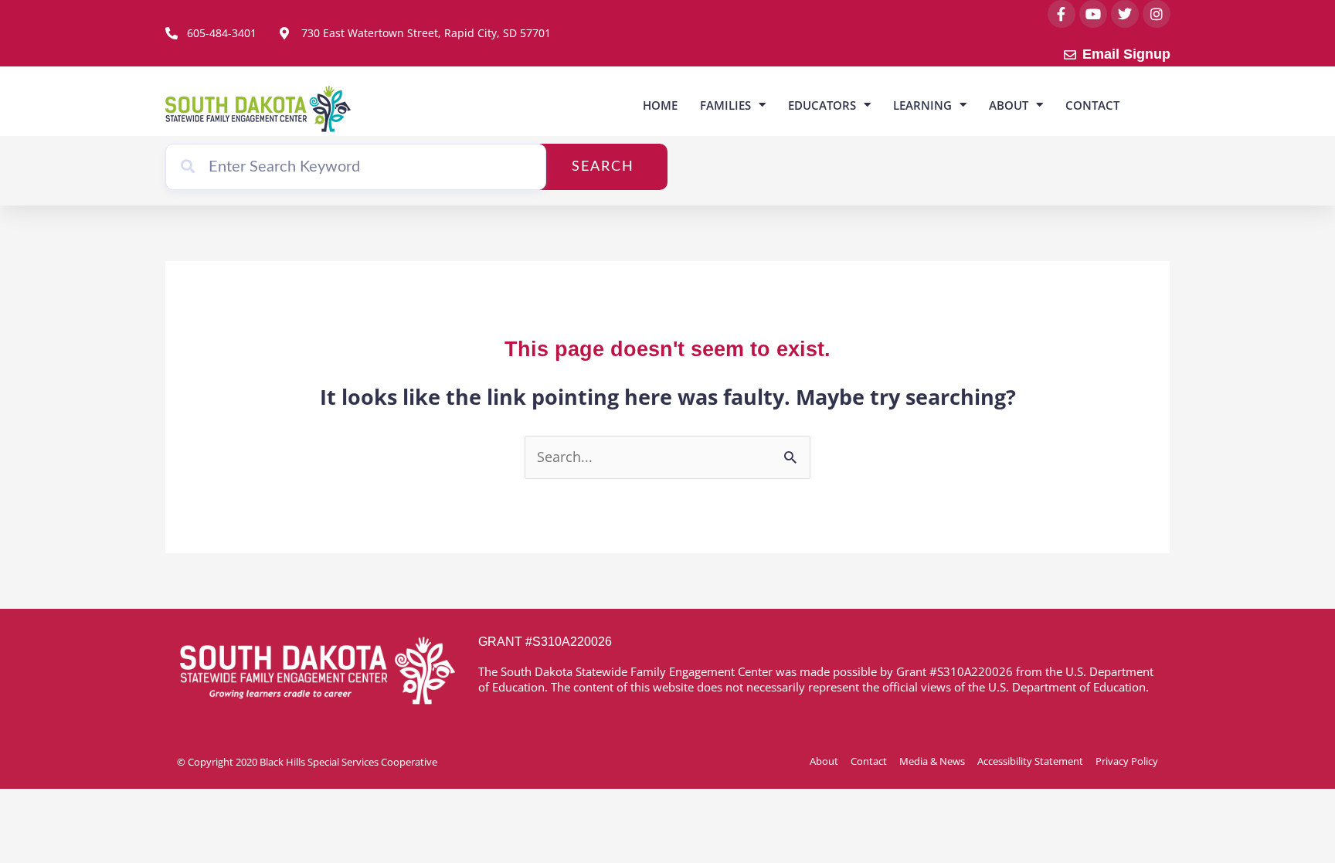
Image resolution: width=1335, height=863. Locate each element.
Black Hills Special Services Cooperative (348, 762)
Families (725, 105)
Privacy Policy (1127, 761)
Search (603, 167)
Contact (1092, 105)
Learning (922, 105)
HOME (660, 105)
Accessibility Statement (1030, 761)
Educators (822, 105)
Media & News (932, 761)
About (1008, 105)
